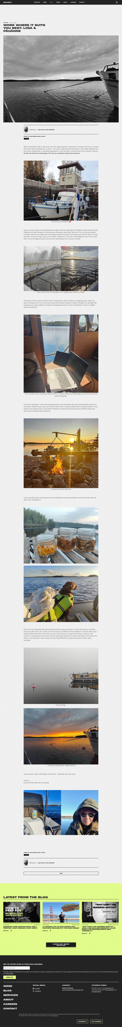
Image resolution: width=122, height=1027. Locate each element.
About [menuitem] (8, 1000)
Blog (51, 2)
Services (37, 2)
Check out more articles (61, 944)
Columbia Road (96, 991)
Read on (6, 930)
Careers (73, 2)
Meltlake (110, 990)
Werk (45, 2)
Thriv (106, 990)
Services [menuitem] (10, 995)
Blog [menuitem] (7, 991)
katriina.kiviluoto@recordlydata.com (72, 990)
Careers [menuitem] (10, 1004)
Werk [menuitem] (7, 986)
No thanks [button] (96, 1021)
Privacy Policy (55, 1015)
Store (58, 2)
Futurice (107, 988)
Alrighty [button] (82, 1021)
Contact (82, 2)
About (65, 2)
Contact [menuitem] (10, 1009)
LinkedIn (37, 988)
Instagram (38, 991)
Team (61, 873)
